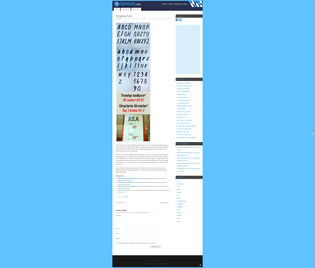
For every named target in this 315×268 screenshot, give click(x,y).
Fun (178, 195)
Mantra (160, 264)
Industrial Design (181, 201)
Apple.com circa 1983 (183, 131)
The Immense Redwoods (184, 100)
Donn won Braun (164, 202)
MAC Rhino (147, 145)
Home (117, 9)
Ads (178, 181)
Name (117, 228)
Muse (178, 209)
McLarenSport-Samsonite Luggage (186, 137)
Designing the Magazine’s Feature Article (129, 178)
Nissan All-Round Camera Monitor (127, 186)
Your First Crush (120, 202)
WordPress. (165, 264)
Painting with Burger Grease (184, 106)
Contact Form (125, 9)
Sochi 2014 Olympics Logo (184, 86)
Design (119, 18)
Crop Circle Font (122, 190)
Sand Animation (181, 108)
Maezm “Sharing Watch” (183, 91)
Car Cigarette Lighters (183, 103)
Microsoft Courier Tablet (183, 111)
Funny (178, 198)
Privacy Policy (136, 9)
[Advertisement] (188, 49)
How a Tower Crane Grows (184, 120)
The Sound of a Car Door (183, 123)
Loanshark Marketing (182, 114)
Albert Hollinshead (182, 147)
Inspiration (180, 207)
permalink (125, 197)
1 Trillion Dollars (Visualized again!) (186, 126)
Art (178, 186)
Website (118, 238)
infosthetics (180, 204)
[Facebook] (200, 3)
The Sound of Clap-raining (184, 134)
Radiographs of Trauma (183, 88)
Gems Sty (149, 264)
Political (179, 212)
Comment (118, 216)
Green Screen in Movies (183, 83)
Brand (178, 189)
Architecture (180, 184)
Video (178, 218)
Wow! (178, 221)
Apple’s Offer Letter (182, 97)
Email (117, 233)
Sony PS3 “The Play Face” (184, 129)
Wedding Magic (181, 94)
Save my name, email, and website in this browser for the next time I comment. (137, 243)
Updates (179, 215)
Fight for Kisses (181, 117)
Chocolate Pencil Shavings (125, 182)
